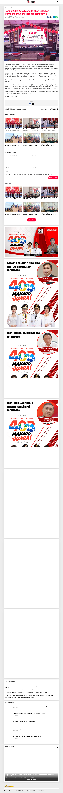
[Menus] (5, 2)
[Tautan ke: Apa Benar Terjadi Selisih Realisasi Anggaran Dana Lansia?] (8, 739)
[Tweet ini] (51, 17)
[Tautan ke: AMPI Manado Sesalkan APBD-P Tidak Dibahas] (8, 724)
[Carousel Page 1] (28, 779)
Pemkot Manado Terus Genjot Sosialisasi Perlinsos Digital (30, 144)
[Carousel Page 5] (35, 779)
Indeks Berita (41, 790)
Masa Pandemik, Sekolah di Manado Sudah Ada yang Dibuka (27, 729)
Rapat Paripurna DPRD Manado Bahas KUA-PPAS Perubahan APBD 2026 (30, 129)
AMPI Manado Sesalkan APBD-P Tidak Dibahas (24, 721)
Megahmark (25, 790)
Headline (7, 17)
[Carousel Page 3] (31, 779)
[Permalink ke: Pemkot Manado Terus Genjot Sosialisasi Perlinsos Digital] (31, 137)
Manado (10, 17)
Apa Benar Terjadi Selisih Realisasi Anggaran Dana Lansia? (27, 736)
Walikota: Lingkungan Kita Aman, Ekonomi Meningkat (15, 110)
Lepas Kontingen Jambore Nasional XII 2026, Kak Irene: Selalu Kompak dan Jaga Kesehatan (48, 144)
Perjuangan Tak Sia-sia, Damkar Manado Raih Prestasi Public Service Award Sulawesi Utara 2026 (13, 144)
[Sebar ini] (48, 17)
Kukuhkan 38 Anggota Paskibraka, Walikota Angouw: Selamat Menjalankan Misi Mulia (49, 129)
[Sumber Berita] (31, 1)
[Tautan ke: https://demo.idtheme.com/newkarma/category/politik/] (57, 747)
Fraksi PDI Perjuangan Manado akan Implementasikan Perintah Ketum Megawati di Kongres (30, 775)
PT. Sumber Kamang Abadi (10, 790)
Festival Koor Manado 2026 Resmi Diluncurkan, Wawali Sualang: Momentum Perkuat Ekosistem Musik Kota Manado (13, 129)
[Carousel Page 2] (29, 779)
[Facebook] (30, 104)
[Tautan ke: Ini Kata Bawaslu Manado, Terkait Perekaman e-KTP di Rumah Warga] (8, 716)
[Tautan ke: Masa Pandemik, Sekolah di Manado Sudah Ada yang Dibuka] (8, 731)
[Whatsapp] (56, 17)
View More (31, 220)
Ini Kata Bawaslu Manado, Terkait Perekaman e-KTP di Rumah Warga (29, 713)
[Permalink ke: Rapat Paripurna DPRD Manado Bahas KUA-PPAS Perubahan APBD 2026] (31, 122)
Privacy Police (33, 790)
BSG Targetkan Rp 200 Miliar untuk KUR (48, 109)
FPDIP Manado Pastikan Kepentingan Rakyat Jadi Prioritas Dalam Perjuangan (31, 706)
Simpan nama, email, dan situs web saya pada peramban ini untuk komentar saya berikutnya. (29, 174)
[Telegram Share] (54, 17)
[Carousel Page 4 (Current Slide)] (33, 779)
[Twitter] (33, 104)
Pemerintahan (15, 17)
